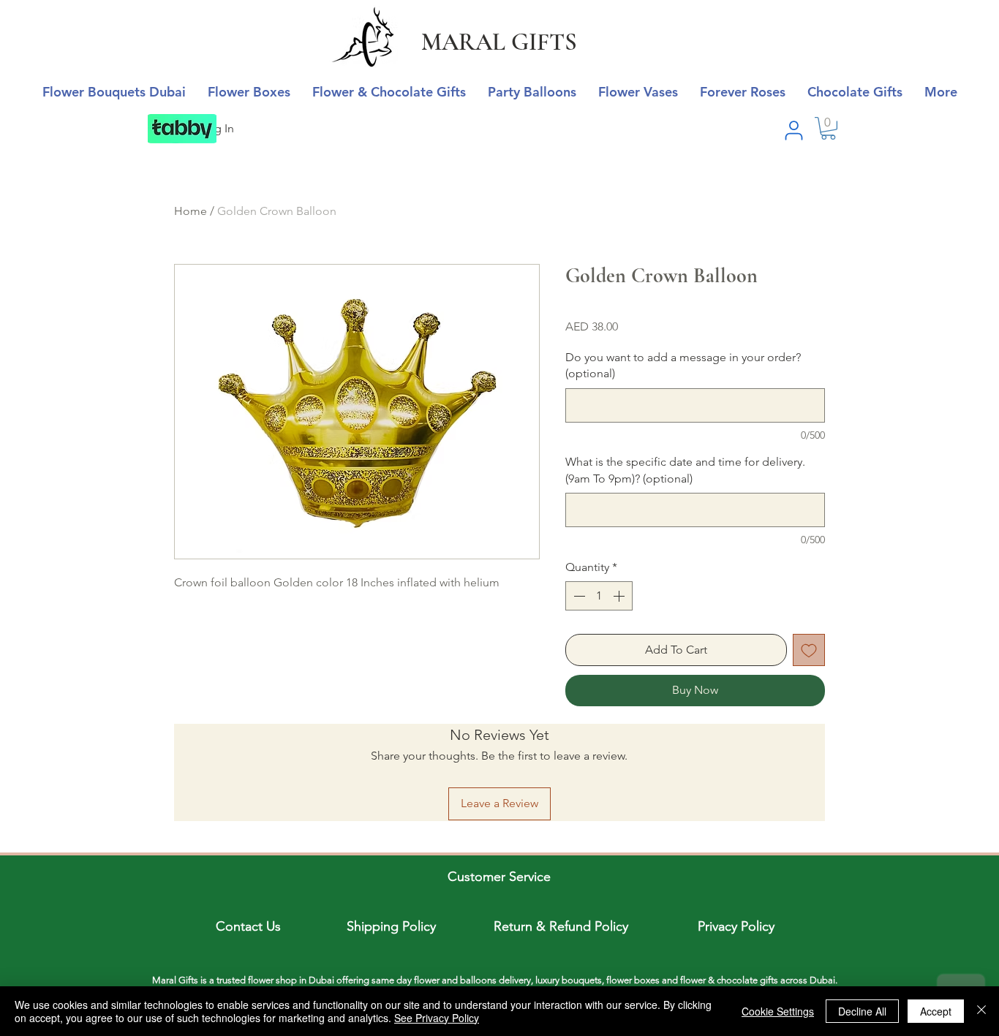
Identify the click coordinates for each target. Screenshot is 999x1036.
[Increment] (620, 596)
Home (190, 211)
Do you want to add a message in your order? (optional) (683, 365)
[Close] (981, 1011)
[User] (793, 130)
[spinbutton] (599, 596)
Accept (935, 1011)
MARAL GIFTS (499, 42)
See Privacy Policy (436, 1017)
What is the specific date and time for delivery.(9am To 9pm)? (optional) (685, 470)
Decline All (862, 1011)
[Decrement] (578, 596)
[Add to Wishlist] (809, 650)
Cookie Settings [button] (778, 1011)
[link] (828, 128)
